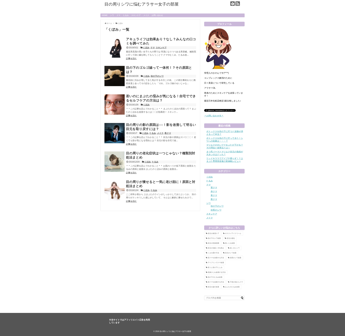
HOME (105, 15)
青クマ (214, 195)
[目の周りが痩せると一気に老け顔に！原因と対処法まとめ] (114, 190)
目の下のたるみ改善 (215, 277)
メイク (146, 15)
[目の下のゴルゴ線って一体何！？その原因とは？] (114, 76)
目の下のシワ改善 (214, 238)
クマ (118, 15)
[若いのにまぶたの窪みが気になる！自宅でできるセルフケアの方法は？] (114, 104)
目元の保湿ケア (213, 233)
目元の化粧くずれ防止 (216, 248)
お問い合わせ (157, 15)
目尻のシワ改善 (235, 258)
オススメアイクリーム (233, 233)
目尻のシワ (216, 210)
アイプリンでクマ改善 (216, 263)
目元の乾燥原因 (213, 243)
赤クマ (214, 191)
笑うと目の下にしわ (215, 267)
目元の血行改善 (213, 287)
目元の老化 (231, 238)
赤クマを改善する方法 (216, 282)
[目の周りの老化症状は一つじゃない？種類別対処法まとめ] (114, 161)
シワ (112, 15)
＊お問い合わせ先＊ (214, 116)
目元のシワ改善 (230, 253)
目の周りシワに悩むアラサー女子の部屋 (141, 4)
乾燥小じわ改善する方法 (217, 272)
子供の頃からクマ (236, 282)
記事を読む (131, 58)
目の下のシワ (157, 76)
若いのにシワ (235, 248)
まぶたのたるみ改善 (232, 287)
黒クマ (168, 133)
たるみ (126, 15)
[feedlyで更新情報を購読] (232, 3)
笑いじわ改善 (230, 243)
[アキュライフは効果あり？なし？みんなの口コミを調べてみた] (114, 47)
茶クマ (214, 187)
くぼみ (146, 47)
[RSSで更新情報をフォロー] (237, 3)
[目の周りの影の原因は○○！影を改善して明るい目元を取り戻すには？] (114, 133)
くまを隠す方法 (213, 253)
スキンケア (136, 15)
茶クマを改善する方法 (216, 258)
